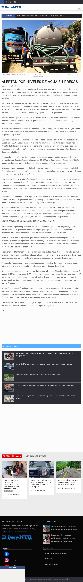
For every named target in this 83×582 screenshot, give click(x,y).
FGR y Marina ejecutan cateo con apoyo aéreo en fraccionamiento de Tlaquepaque (45, 375)
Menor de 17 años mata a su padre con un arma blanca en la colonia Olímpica (44, 353)
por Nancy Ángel (8, 86)
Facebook (15, 554)
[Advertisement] (41, 327)
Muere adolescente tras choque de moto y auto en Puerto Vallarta (40, 15)
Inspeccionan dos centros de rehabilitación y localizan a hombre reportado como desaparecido (63, 538)
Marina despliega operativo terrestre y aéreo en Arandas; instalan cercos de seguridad (46, 396)
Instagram (15, 560)
